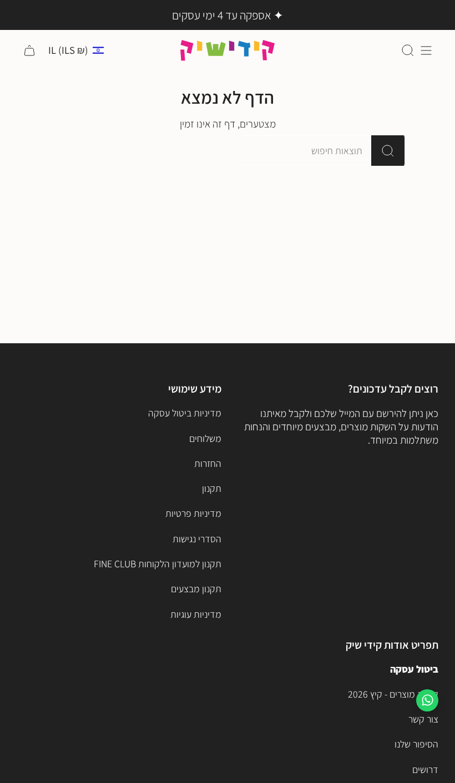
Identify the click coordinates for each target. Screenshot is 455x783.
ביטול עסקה (414, 669)
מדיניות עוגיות (195, 614)
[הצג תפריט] (426, 50)
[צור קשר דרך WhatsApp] (427, 700)
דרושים (425, 769)
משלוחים (205, 438)
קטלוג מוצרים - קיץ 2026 (393, 694)
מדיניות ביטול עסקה (184, 412)
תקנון (211, 488)
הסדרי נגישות (197, 538)
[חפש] (388, 150)
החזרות (207, 463)
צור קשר (423, 719)
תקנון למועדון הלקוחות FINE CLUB (157, 563)
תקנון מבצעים (196, 588)
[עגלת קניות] (29, 50)
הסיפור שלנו (416, 744)
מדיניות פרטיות (193, 513)
